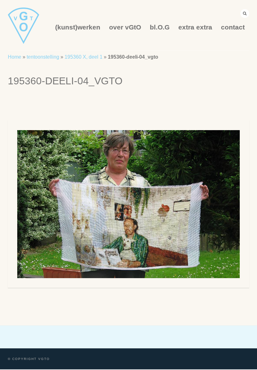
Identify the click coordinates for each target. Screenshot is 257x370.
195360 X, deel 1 (83, 57)
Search (244, 13)
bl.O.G (160, 27)
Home (14, 57)
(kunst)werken (77, 27)
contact (233, 27)
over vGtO (125, 27)
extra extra (195, 27)
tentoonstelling (43, 57)
